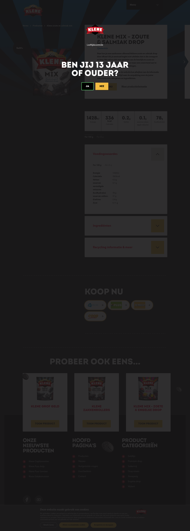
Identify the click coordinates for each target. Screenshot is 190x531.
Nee (102, 86)
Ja (87, 86)
